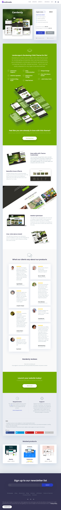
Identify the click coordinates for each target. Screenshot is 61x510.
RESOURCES (47, 1)
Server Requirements (17, 410)
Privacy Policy (27, 495)
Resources (22, 493)
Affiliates (39, 493)
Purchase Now (29, 138)
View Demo (50, 32)
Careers (32, 493)
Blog (27, 493)
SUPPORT (40, 1)
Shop (16, 493)
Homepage (10, 493)
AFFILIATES (34, 1)
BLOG (52, 1)
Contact (34, 495)
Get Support (51, 38)
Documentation (40, 38)
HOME (29, 1)
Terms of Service (48, 493)
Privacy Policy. (53, 503)
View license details (40, 14)
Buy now (40, 32)
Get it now (29, 386)
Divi (11, 405)
